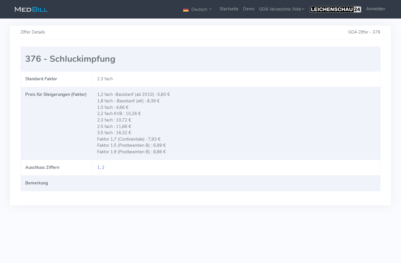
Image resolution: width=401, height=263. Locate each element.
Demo (249, 9)
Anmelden (375, 9)
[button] (197, 9)
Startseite (229, 9)
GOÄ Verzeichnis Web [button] (280, 9)
